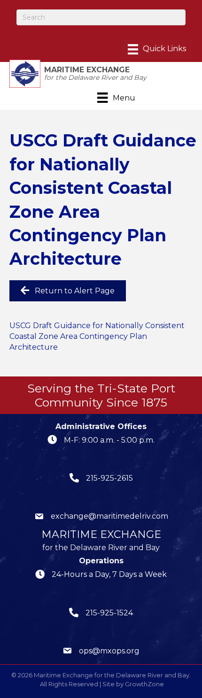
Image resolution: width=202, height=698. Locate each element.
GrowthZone (144, 684)
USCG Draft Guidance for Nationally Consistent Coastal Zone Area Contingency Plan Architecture (97, 336)
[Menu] (157, 49)
